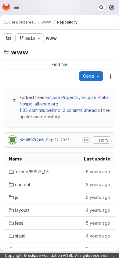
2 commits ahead (80, 110)
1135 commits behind (40, 110)
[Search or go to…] (101, 7)
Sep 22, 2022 (57, 140)
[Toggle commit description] (86, 140)
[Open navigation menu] (17, 7)
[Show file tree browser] (8, 38)
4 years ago (98, 210)
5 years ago (98, 171)
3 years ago (98, 184)
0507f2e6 (34, 140)
